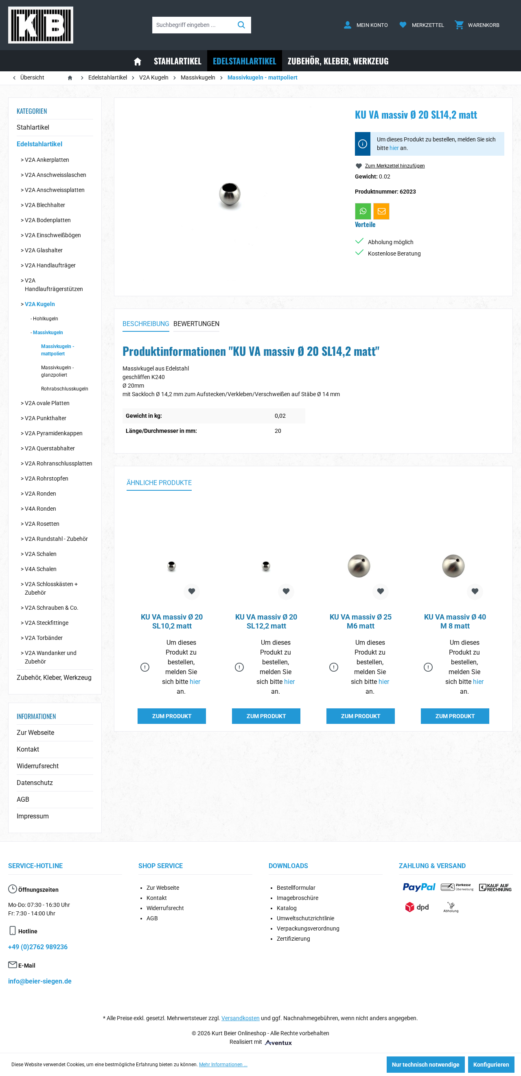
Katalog (287, 908)
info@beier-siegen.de (40, 981)
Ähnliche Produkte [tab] (159, 483)
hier (394, 148)
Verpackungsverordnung (308, 928)
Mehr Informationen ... (223, 1064)
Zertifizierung (293, 938)
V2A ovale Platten (47, 403)
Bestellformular (296, 887)
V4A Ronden (40, 508)
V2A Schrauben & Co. (52, 607)
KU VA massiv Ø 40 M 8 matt (455, 621)
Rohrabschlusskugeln (64, 389)
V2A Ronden (40, 493)
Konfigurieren (491, 1064)
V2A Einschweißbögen (53, 235)
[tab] (146, 324)
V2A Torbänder (44, 638)
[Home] (137, 60)
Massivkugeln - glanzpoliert (57, 371)
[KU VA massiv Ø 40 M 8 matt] (455, 565)
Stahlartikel (33, 127)
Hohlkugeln (45, 319)
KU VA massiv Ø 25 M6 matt (361, 621)
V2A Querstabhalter (50, 448)
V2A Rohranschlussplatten (58, 463)
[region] (230, 193)
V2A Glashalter (44, 250)
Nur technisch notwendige (426, 1064)
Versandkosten (240, 1018)
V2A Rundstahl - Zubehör (56, 539)
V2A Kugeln (40, 304)
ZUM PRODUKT (172, 716)
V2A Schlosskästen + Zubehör (51, 588)
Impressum (33, 816)
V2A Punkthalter (45, 418)
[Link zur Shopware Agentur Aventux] (277, 1042)
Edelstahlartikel (39, 144)
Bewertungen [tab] (196, 324)
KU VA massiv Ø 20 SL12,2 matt (266, 621)
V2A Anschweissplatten (55, 190)
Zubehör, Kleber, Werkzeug (54, 677)
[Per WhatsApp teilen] (363, 211)
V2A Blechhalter (45, 205)
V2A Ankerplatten (47, 160)
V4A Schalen (41, 569)
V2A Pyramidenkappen (54, 433)
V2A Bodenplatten (48, 220)
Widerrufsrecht (38, 766)
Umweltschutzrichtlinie (305, 918)
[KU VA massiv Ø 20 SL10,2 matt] (171, 565)
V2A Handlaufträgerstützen (54, 284)
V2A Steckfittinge (46, 623)
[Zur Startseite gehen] (40, 25)
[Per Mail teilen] (381, 211)
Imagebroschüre (297, 898)
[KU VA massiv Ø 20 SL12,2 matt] (266, 565)
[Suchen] (241, 25)
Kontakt (28, 749)
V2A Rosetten (42, 523)
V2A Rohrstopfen (46, 478)
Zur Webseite (35, 732)
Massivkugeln (48, 332)
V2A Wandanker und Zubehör (51, 657)
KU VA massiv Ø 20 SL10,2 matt (172, 621)
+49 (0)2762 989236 (38, 947)
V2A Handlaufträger (50, 265)
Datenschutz (35, 783)
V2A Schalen (41, 554)
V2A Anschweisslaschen (55, 175)
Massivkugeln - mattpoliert (57, 350)
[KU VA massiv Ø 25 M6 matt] (360, 565)
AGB (23, 799)
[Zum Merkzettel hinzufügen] (192, 592)
